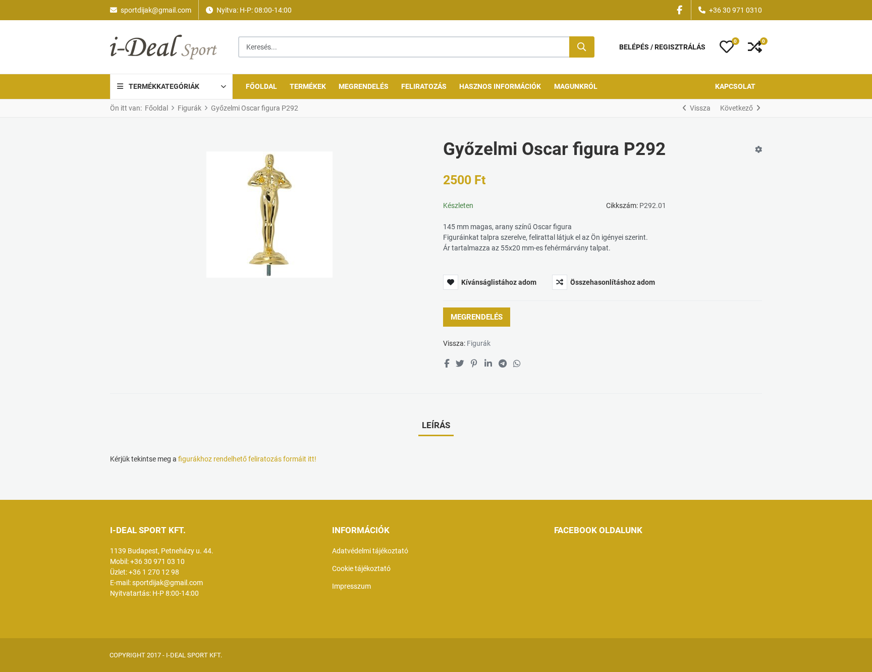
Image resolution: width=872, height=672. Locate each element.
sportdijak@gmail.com (156, 10)
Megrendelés (477, 317)
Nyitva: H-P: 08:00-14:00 (254, 10)
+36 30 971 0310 (735, 10)
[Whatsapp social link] (517, 364)
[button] (726, 47)
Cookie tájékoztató (361, 568)
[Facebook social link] (446, 364)
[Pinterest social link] (474, 364)
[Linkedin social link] (488, 364)
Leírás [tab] (436, 425)
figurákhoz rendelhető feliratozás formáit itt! (246, 459)
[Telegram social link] (502, 364)
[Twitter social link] (460, 364)
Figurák (478, 343)
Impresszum (351, 586)
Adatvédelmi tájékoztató (370, 551)
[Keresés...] (581, 47)
